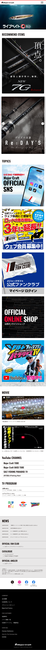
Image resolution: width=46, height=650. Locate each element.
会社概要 (4, 599)
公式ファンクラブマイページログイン (14, 546)
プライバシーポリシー (8, 605)
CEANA (4, 637)
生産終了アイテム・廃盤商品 (10, 623)
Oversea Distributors (7, 631)
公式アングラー (8, 563)
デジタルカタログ (9, 554)
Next (43, 123)
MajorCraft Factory (7, 608)
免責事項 (4, 616)
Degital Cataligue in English (11, 556)
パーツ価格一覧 (6, 619)
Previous (3, 123)
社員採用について (7, 602)
